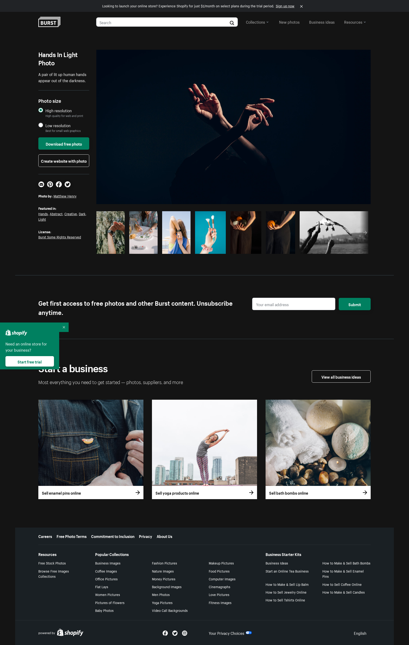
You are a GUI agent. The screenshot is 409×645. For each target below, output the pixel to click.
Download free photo (64, 143)
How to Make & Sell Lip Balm (287, 584)
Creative (70, 213)
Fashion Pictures (164, 562)
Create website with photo (64, 160)
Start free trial (30, 361)
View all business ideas (341, 376)
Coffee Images (106, 570)
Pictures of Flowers (109, 602)
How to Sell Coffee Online (342, 584)
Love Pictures (219, 594)
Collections (255, 21)
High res (195, 249)
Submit (354, 304)
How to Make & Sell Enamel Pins (343, 573)
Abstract (56, 213)
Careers (45, 536)
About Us (164, 536)
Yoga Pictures (162, 602)
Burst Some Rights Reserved (59, 236)
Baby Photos (104, 610)
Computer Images (222, 578)
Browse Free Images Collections (53, 573)
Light (42, 219)
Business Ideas (277, 562)
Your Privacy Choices (226, 633)
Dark (82, 213)
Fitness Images (220, 602)
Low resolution (58, 125)
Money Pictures (163, 578)
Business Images (107, 562)
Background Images (167, 586)
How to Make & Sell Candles (343, 592)
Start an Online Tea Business (287, 570)
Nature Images (163, 570)
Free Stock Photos (52, 562)
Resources (353, 21)
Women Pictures (107, 594)
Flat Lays (101, 586)
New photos (289, 21)
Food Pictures (219, 570)
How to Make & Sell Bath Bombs (346, 562)
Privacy (145, 536)
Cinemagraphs (219, 586)
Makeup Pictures (221, 562)
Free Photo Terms (72, 536)
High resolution (58, 110)
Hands (43, 213)
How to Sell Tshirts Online (285, 599)
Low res (112, 249)
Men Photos (161, 594)
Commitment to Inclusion (112, 536)
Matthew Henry (64, 195)
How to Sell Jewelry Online (286, 592)
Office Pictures (106, 578)
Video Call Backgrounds (170, 610)
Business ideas (322, 21)
